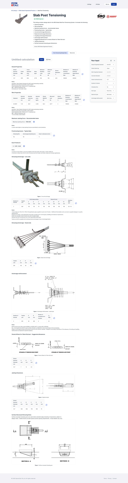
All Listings (14, 10)
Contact (115, 478)
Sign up (107, 4)
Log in (113, 4)
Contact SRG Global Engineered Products (43, 46)
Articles (98, 4)
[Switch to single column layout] (111, 60)
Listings (89, 4)
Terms (105, 478)
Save (41, 59)
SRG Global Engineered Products (27, 10)
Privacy (110, 478)
